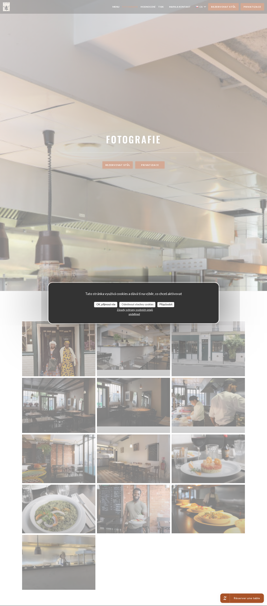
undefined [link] (134, 314)
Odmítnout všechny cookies (137, 304)
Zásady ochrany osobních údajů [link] (135, 309)
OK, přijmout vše (105, 304)
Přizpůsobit (165, 304)
